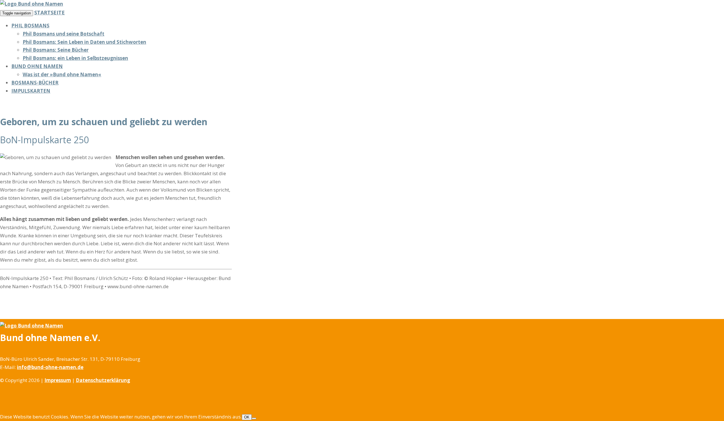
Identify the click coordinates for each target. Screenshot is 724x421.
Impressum (57, 380)
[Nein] (254, 418)
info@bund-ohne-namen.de (50, 367)
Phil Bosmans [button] (30, 25)
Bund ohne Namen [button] (37, 66)
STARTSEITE (49, 12)
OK (246, 417)
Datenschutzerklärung (103, 380)
